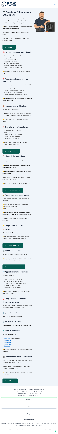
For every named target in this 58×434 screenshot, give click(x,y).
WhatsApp (29, 399)
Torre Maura (7, 342)
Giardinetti (7, 338)
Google (29, 414)
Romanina (7, 346)
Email (29, 406)
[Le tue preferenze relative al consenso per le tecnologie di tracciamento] (55, 431)
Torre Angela (7, 344)
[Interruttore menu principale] (54, 4)
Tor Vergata (7, 340)
